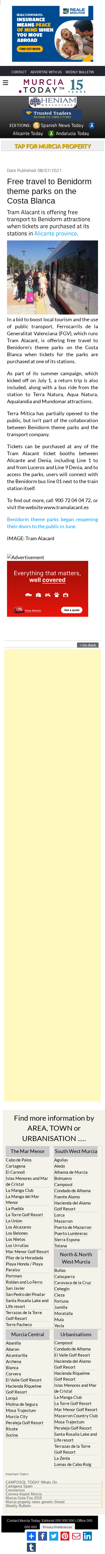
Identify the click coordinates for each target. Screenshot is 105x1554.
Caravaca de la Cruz (72, 1282)
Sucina (12, 1434)
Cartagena (15, 1165)
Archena (13, 1361)
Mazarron (63, 1221)
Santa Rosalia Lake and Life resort (27, 1303)
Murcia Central (27, 1334)
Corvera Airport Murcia (24, 1494)
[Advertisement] (52, 875)
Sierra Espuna (67, 1239)
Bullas (60, 1270)
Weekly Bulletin (18, 1506)
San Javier (15, 1288)
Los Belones (17, 1233)
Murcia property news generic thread (35, 1502)
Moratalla (63, 1313)
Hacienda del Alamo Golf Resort (72, 1205)
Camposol (63, 1184)
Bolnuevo (63, 1178)
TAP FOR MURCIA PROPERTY (52, 146)
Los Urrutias (17, 1245)
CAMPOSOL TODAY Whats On (31, 1482)
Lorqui (12, 1398)
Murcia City (17, 1416)
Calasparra (64, 1276)
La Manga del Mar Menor (22, 1199)
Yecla (59, 1325)
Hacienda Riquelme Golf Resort (23, 1388)
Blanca (12, 1367)
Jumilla (60, 1307)
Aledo (59, 1165)
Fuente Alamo (67, 1196)
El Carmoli (15, 1172)
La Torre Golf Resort (24, 1214)
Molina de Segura (22, 1404)
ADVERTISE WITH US (46, 72)
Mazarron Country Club (76, 1415)
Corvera (13, 1373)
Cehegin (61, 1288)
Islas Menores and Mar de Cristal (27, 1181)
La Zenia (62, 1458)
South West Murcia (76, 1151)
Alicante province (55, 233)
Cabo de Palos (19, 1159)
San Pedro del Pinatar (25, 1294)
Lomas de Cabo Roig (72, 1464)
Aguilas (61, 1159)
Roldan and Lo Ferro (24, 1281)
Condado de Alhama (72, 1190)
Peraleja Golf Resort (24, 1422)
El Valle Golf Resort (24, 1379)
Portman (14, 1275)
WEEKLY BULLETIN (80, 72)
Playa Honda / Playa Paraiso (24, 1266)
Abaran (12, 1349)
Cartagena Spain (19, 1486)
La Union (14, 1220)
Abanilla (13, 1342)
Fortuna (61, 1300)
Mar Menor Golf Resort (27, 1251)
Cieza (59, 1294)
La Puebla (15, 1208)
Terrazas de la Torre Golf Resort (24, 1315)
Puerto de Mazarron (72, 1227)
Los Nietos (15, 1239)
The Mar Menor (28, 1151)
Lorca (59, 1214)
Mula (59, 1319)
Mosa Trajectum (21, 1410)
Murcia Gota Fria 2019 (24, 1498)
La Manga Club (19, 1190)
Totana (60, 1245)
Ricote (12, 1428)
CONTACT (19, 72)
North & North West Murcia (76, 1257)
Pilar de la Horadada (24, 1257)
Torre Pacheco (19, 1324)
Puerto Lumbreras (71, 1233)
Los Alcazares (18, 1226)
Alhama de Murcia (71, 1172)
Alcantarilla (16, 1355)
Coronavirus (15, 1490)
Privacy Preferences (57, 1527)
